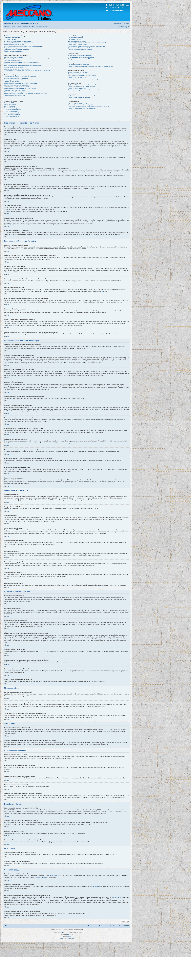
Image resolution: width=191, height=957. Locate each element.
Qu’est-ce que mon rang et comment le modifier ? (17, 69)
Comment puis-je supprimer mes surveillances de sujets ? (83, 90)
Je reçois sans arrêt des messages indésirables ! (81, 57)
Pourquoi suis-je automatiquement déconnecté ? (17, 49)
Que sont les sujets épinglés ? (12, 113)
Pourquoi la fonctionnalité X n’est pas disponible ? (81, 105)
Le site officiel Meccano (115, 8)
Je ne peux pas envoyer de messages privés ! (80, 55)
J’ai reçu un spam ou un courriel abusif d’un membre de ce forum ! (85, 58)
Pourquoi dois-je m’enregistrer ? (12, 37)
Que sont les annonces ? (11, 111)
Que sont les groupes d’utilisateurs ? (78, 41)
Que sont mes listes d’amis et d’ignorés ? (79, 64)
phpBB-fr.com (69, 934)
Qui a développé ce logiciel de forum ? (78, 103)
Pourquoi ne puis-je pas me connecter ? (15, 44)
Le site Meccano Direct (115, 10)
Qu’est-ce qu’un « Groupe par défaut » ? (79, 48)
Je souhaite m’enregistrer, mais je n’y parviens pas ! (18, 41)
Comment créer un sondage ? (12, 81)
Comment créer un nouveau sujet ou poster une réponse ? (20, 76)
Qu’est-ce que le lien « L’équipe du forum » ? (80, 49)
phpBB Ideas (95, 886)
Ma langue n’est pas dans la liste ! (13, 64)
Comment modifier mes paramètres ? (14, 57)
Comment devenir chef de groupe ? (77, 44)
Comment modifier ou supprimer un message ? (16, 78)
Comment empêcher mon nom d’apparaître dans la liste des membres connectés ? (26, 58)
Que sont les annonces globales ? (13, 109)
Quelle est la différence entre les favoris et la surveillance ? (83, 85)
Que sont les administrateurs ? (76, 37)
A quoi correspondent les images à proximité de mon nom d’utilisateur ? (23, 65)
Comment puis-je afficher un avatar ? (14, 67)
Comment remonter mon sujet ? (12, 97)
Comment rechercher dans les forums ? (78, 72)
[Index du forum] (30, 12)
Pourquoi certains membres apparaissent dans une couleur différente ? (87, 46)
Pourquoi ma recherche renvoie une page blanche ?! (82, 75)
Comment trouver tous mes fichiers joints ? (79, 97)
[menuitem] (7, 23)
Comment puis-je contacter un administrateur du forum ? (83, 108)
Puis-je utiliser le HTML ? (10, 104)
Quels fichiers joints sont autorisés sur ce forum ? (81, 95)
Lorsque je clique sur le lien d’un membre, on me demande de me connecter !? (27, 70)
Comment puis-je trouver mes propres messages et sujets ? (84, 79)
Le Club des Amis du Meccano (117, 5)
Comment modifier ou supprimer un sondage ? (16, 85)
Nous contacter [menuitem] (94, 926)
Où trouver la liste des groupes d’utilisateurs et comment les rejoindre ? (87, 42)
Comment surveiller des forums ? (77, 88)
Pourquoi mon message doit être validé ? (15, 95)
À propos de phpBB (42, 877)
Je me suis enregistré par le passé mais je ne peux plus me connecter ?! (23, 46)
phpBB (104, 291)
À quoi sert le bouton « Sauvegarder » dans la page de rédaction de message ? (25, 93)
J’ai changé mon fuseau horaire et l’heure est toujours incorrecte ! (21, 62)
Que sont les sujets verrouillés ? (12, 114)
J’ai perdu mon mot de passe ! (12, 48)
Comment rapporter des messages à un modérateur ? (18, 92)
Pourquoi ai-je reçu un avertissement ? (14, 90)
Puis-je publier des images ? (11, 108)
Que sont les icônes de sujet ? (12, 116)
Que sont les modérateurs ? (75, 39)
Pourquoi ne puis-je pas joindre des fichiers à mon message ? (20, 88)
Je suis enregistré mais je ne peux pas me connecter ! (18, 42)
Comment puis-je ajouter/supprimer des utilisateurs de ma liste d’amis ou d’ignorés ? (90, 66)
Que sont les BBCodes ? (10, 103)
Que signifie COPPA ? (10, 39)
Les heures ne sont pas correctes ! (13, 60)
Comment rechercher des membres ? (78, 77)
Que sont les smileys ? (10, 106)
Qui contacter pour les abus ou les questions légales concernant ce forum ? (88, 106)
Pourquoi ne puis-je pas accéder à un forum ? (16, 86)
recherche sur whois (117, 897)
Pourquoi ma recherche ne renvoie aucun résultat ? (82, 74)
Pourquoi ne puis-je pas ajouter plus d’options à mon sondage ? (21, 83)
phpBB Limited (52, 876)
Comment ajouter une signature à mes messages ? (18, 80)
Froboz (69, 936)
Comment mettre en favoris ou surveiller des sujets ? (82, 86)
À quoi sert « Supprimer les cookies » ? (14, 51)
